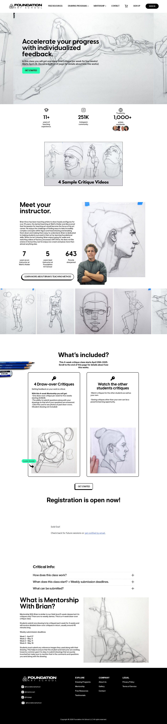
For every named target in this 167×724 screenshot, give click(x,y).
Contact (115, 6)
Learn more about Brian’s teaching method (48, 277)
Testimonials (80, 695)
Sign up (136, 6)
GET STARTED (31, 70)
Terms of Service (129, 686)
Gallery (102, 686)
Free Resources (55, 6)
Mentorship (99, 6)
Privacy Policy (128, 682)
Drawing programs (77, 6)
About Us (102, 682)
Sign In (152, 6)
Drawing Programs (83, 682)
